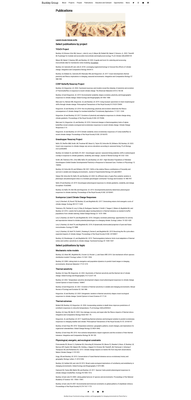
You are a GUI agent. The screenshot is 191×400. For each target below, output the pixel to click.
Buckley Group (50, 2)
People (79, 3)
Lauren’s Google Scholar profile (66, 40)
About (64, 3)
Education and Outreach (103, 3)
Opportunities (118, 3)
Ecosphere (94, 63)
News (128, 3)
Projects (71, 3)
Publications (88, 3)
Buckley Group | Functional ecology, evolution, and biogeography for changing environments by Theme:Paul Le (95, 396)
